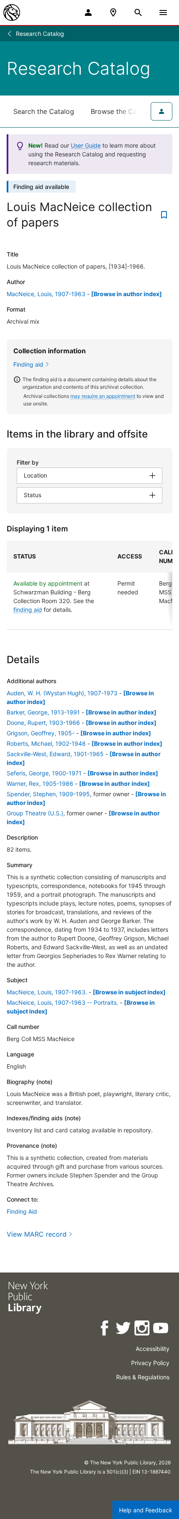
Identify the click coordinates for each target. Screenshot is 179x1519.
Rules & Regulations (142, 1377)
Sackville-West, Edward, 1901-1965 (55, 753)
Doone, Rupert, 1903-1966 (43, 722)
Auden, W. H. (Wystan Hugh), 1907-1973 (62, 693)
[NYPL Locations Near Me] (113, 12)
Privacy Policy (150, 1362)
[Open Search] (138, 12)
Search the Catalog (43, 111)
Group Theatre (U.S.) (35, 813)
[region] (89, 585)
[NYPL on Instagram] (142, 1329)
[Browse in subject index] (129, 992)
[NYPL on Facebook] (105, 1329)
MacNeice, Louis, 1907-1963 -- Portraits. (62, 1002)
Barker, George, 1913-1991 (43, 712)
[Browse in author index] (126, 293)
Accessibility (152, 1348)
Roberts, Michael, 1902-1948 (46, 743)
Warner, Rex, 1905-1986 (40, 783)
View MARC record (37, 1234)
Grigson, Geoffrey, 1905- (41, 733)
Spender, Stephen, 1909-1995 (48, 793)
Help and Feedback (145, 1510)
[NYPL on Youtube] (161, 1329)
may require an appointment (102, 396)
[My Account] (88, 12)
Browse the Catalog (122, 111)
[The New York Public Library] (11, 12)
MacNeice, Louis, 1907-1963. (47, 992)
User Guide (86, 145)
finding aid (27, 609)
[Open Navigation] (163, 12)
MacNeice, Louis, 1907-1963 (46, 293)
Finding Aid (22, 1211)
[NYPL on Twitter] (124, 1329)
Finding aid (28, 364)
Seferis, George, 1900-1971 (44, 773)
